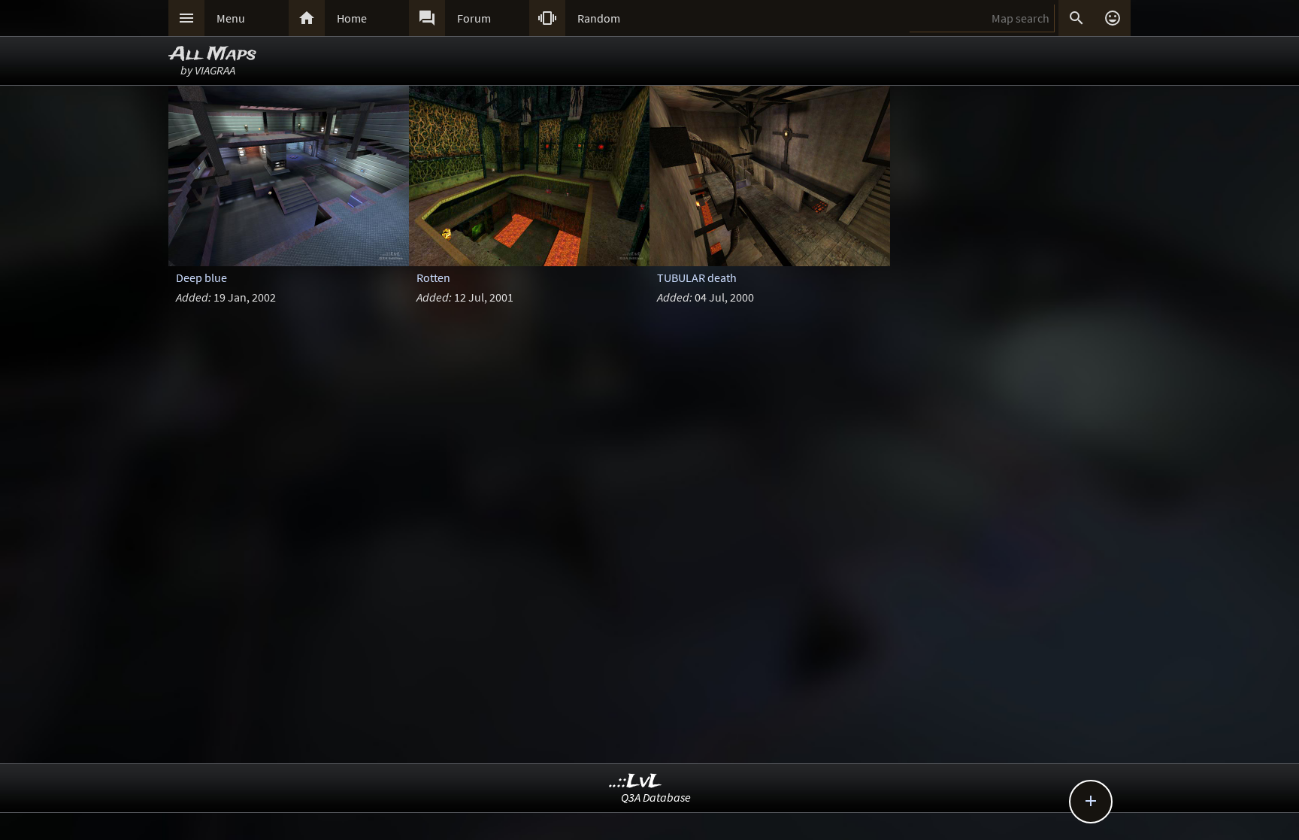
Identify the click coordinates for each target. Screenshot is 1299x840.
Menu (230, 18)
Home (352, 18)
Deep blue (201, 277)
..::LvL (635, 782)
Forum (474, 18)
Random (598, 18)
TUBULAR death (697, 277)
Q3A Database (656, 797)
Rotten (433, 277)
